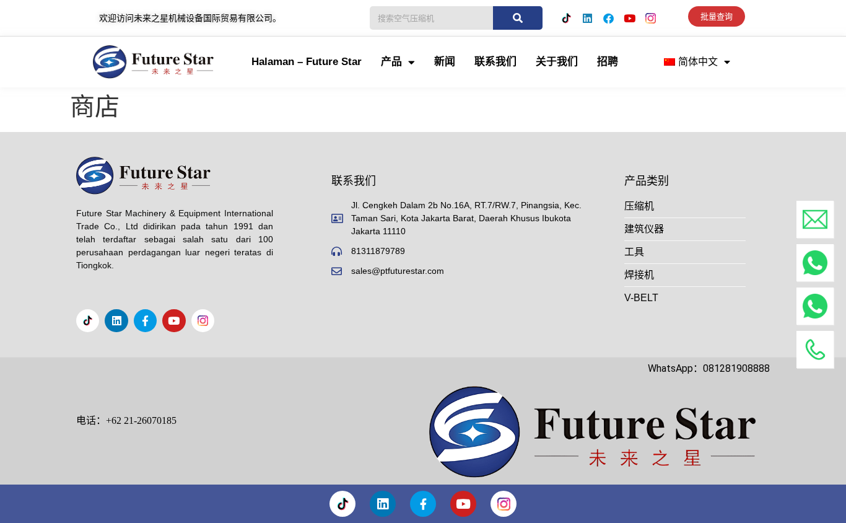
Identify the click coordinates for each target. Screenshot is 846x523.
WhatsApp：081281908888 (709, 368)
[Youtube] (629, 18)
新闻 (444, 62)
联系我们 (495, 62)
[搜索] (518, 18)
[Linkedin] (587, 18)
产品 (391, 62)
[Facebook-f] (145, 320)
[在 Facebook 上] (608, 18)
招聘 (607, 62)
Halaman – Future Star (306, 62)
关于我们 (557, 62)
